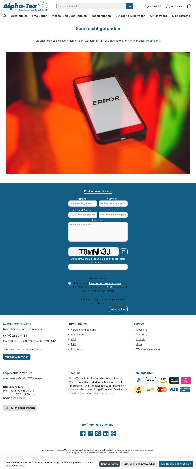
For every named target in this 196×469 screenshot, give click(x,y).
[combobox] (91, 6)
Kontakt (140, 339)
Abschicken (118, 309)
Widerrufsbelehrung (148, 349)
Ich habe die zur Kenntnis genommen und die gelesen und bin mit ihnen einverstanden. (100, 287)
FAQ (73, 344)
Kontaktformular (32, 349)
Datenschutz (78, 334)
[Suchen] (129, 6)
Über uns (141, 329)
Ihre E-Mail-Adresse (83, 210)
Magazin (141, 334)
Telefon (113, 210)
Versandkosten (90, 450)
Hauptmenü (153, 40)
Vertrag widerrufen (16, 356)
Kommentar (98, 220)
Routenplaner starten (21, 407)
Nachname (113, 198)
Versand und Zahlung (83, 329)
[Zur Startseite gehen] (25, 6)
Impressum (77, 349)
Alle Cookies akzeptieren (176, 463)
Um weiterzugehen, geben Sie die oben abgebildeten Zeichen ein (98, 260)
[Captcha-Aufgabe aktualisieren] (124, 251)
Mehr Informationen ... (15, 465)
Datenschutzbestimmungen (105, 283)
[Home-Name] (6, 16)
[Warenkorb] (189, 6)
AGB (109, 287)
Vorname (82, 198)
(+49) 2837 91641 (15, 335)
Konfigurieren (109, 463)
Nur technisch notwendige (139, 463)
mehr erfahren (103, 393)
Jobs (139, 344)
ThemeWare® (123, 453)
